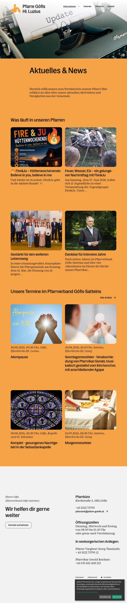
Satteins (33, 500)
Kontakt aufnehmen (18, 525)
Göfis (25, 500)
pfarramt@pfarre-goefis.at (90, 511)
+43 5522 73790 (85, 507)
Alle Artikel (106, 297)
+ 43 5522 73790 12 (87, 552)
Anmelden (107, 577)
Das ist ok (117, 597)
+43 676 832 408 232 (88, 563)
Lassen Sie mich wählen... (88, 592)
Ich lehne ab (105, 597)
